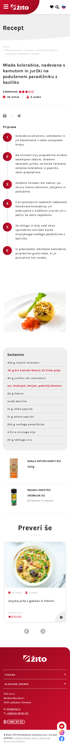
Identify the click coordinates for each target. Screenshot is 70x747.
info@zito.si (13, 709)
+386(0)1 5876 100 (17, 713)
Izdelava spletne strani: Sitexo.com (32, 738)
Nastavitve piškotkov (14, 741)
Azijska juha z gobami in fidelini (31, 601)
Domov (6, 46)
